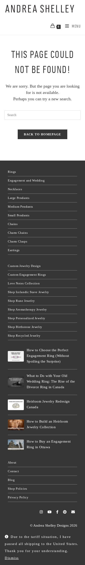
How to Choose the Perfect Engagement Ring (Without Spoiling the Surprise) (48, 355)
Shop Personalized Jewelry (26, 318)
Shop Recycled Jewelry (24, 335)
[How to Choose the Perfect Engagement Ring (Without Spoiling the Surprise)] (16, 356)
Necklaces (15, 189)
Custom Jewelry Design (24, 266)
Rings (12, 172)
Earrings (14, 250)
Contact (13, 471)
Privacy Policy (18, 497)
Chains (13, 224)
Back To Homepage (42, 134)
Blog (11, 480)
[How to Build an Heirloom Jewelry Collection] (16, 425)
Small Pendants (18, 215)
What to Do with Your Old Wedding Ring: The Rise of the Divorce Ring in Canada (51, 381)
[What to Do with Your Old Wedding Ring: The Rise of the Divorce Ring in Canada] (16, 382)
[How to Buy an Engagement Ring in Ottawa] (16, 445)
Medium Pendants (20, 206)
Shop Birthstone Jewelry (25, 327)
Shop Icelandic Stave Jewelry (28, 292)
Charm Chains (18, 232)
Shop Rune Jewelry (21, 301)
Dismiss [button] (12, 558)
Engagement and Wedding (26, 180)
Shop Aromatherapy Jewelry (27, 309)
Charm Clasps (17, 241)
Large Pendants (18, 198)
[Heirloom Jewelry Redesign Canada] (16, 405)
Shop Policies (17, 488)
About (12, 462)
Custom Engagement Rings (27, 274)
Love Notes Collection (24, 283)
